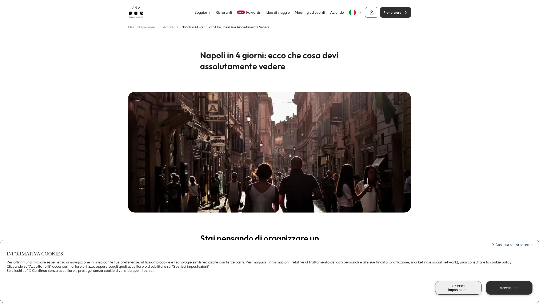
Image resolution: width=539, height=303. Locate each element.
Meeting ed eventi (310, 12)
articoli (168, 27)
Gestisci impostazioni (458, 288)
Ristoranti (224, 12)
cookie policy (500, 262)
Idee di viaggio (278, 12)
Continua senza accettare (513, 245)
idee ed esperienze (141, 27)
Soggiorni (203, 12)
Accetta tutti (509, 288)
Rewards (249, 12)
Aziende (337, 12)
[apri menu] (371, 12)
